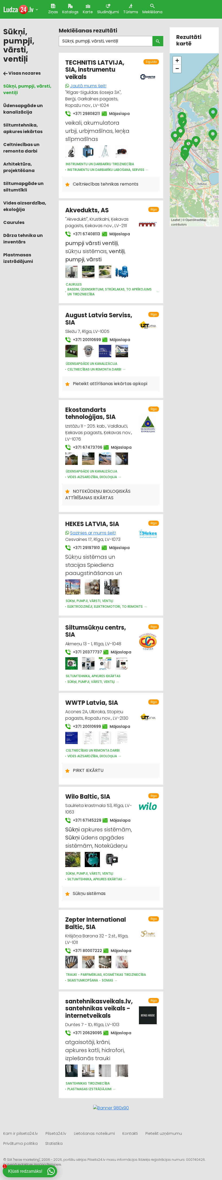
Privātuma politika (20, 1143)
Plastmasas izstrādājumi (18, 258)
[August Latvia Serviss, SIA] (71, 351)
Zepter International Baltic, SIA (95, 923)
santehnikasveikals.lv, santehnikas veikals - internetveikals (99, 1008)
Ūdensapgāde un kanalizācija (23, 109)
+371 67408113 (84, 234)
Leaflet (175, 219)
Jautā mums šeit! (88, 86)
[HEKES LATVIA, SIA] (72, 586)
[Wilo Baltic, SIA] (72, 859)
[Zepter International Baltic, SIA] (71, 962)
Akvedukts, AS (87, 210)
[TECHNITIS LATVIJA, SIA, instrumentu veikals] (71, 151)
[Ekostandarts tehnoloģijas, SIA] (71, 458)
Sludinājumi (108, 12)
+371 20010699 (84, 339)
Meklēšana (152, 12)
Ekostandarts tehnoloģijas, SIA (90, 413)
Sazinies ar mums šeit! (93, 533)
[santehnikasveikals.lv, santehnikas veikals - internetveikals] (71, 1071)
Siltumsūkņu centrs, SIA (95, 631)
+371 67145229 (84, 820)
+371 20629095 (85, 1033)
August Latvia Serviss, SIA (98, 318)
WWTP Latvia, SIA (91, 703)
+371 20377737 (85, 652)
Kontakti (130, 1133)
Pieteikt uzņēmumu (163, 1133)
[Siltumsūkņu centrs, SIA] (71, 663)
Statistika (54, 1143)
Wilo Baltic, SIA (87, 796)
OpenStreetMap (195, 219)
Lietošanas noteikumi (94, 1133)
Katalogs (70, 12)
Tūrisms (130, 12)
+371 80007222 (85, 950)
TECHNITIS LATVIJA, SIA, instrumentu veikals (94, 69)
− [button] (177, 68)
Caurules (13, 222)
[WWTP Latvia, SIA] (71, 738)
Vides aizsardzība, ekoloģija (24, 206)
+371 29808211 (84, 113)
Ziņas (53, 12)
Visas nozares (24, 73)
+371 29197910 (84, 547)
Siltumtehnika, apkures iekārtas (23, 128)
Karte (88, 12)
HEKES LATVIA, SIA (92, 524)
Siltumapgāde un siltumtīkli (23, 186)
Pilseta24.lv (55, 1133)
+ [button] (177, 60)
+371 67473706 (85, 447)
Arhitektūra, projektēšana (19, 167)
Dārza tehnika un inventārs (23, 238)
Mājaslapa (117, 113)
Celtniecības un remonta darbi (21, 147)
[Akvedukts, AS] (71, 272)
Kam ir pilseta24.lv (20, 1133)
